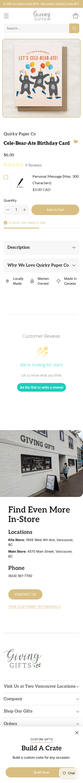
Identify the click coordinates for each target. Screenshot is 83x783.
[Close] (76, 732)
